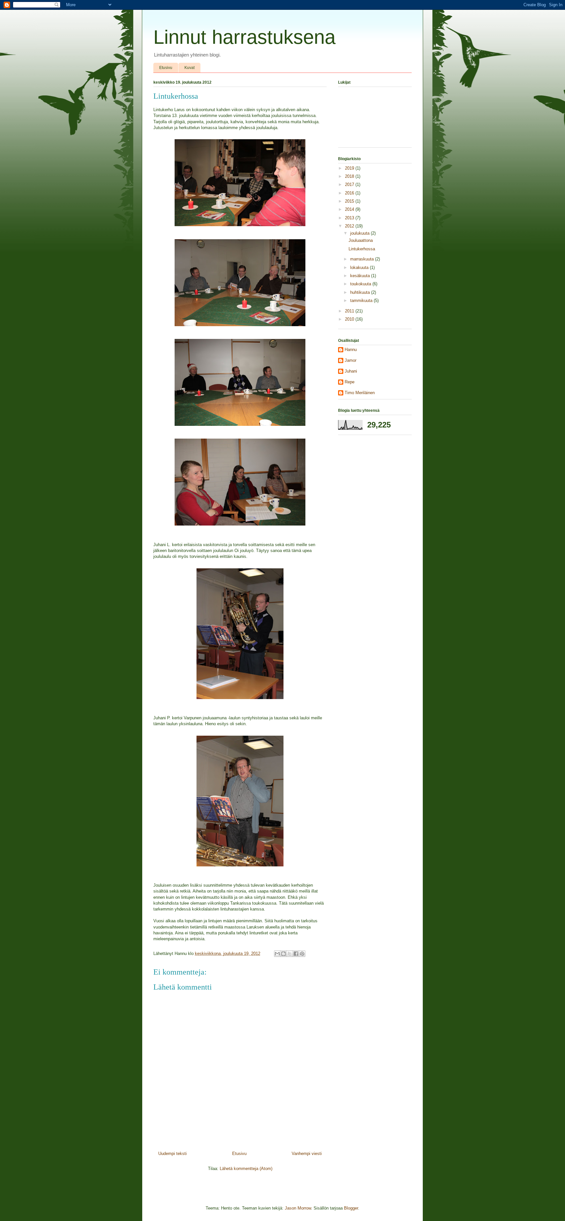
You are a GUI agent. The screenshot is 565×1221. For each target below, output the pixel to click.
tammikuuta (362, 300)
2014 (350, 209)
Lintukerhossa (362, 248)
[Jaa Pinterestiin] (302, 953)
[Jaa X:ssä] (289, 953)
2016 (350, 193)
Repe (349, 381)
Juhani (351, 371)
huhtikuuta (360, 292)
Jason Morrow (298, 1208)
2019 (350, 168)
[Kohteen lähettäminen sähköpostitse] (277, 953)
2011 (350, 311)
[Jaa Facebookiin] (296, 953)
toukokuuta (361, 283)
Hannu (351, 349)
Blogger (351, 1208)
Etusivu (165, 67)
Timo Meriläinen (360, 392)
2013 (350, 217)
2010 (350, 319)
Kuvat (189, 67)
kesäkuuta (360, 275)
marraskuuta (362, 259)
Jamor (350, 360)
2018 (350, 176)
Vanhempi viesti (307, 1153)
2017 (350, 184)
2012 (350, 226)
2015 (350, 201)
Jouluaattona (361, 240)
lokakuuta (360, 267)
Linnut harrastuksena (244, 37)
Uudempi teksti (172, 1153)
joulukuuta (360, 233)
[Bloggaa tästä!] (283, 953)
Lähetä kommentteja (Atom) (246, 1168)
